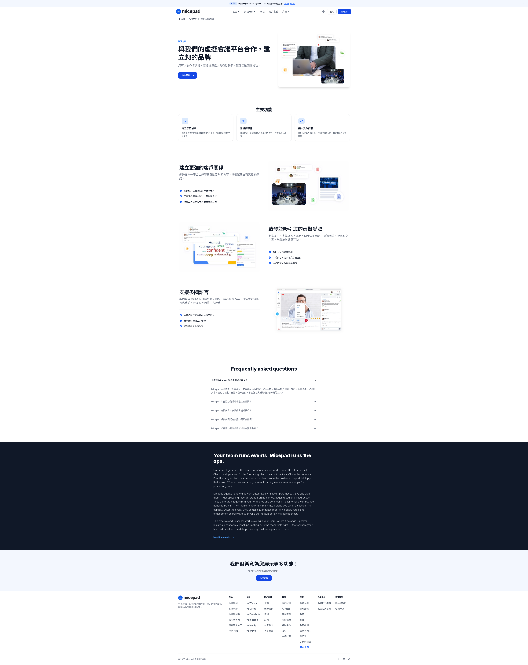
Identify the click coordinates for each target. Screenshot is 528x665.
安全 (284, 630)
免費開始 (344, 11)
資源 (284, 11)
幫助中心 (286, 625)
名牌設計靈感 (324, 608)
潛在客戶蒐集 (235, 625)
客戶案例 (273, 11)
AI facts (286, 608)
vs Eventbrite (253, 614)
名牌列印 (233, 608)
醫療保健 (304, 603)
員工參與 (268, 625)
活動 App (233, 630)
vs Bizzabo (252, 619)
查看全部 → (305, 647)
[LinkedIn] (344, 659)
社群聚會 (268, 630)
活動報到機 (234, 614)
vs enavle (251, 630)
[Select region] (323, 11)
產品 (235, 11)
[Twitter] (349, 659)
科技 (302, 619)
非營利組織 (305, 641)
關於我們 (286, 603)
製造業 (303, 636)
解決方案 (248, 11)
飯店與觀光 (305, 630)
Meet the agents (221, 537)
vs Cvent (251, 608)
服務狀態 (286, 636)
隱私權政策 (340, 603)
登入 (332, 11)
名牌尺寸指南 (324, 603)
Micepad (190, 659)
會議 (266, 603)
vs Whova (252, 603)
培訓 (266, 614)
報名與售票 (234, 619)
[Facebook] (339, 659)
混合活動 (268, 608)
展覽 (266, 619)
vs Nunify (251, 625)
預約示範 (186, 75)
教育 (302, 614)
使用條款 (339, 608)
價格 (262, 11)
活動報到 (233, 603)
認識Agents (289, 3)
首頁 (183, 19)
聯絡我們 (286, 619)
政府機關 (304, 625)
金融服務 (304, 608)
